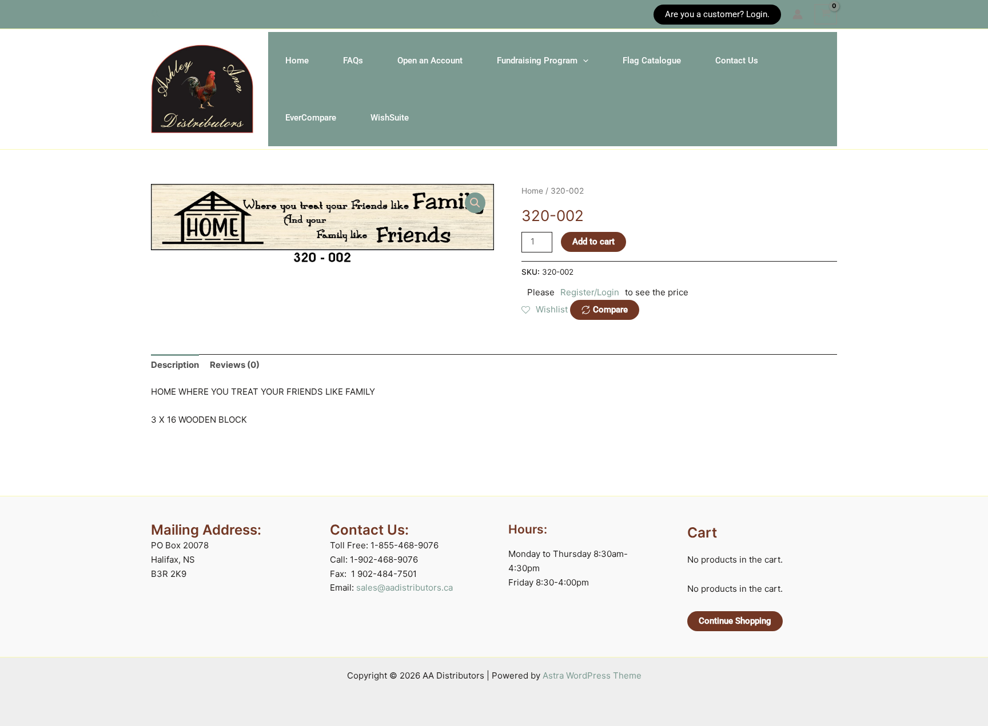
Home (297, 60)
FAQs (353, 60)
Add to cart (593, 241)
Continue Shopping (735, 621)
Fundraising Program (537, 60)
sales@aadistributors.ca (404, 587)
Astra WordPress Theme (592, 675)
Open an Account (430, 60)
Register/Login (589, 292)
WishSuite (389, 118)
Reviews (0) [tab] (235, 364)
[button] (156, 14)
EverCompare (310, 118)
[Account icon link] (797, 14)
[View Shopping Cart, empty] (825, 14)
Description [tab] (175, 364)
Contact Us (736, 60)
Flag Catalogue (652, 60)
